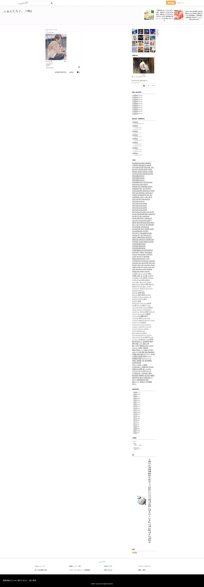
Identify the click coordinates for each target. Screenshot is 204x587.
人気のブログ (108, 566)
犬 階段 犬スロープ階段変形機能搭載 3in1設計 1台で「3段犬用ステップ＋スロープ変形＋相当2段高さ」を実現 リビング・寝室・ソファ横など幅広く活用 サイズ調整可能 (149, 500)
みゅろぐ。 (137, 448)
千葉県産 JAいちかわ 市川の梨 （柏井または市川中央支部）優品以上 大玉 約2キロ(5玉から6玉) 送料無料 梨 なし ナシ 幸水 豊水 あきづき (164, 15)
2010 (135, 425)
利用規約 (87, 570)
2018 (135, 408)
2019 (135, 406)
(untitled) (135, 95)
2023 (135, 398)
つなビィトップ (40, 566)
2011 (135, 423)
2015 (135, 415)
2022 (135, 400)
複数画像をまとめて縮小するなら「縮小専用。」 (21, 580)
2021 (135, 402)
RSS (135, 552)
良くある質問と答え (41, 570)
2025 (135, 394)
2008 (135, 429)
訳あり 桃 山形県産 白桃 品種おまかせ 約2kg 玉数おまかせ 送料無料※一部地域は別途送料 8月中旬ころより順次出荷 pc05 (194, 15)
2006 (135, 433)
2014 (135, 417)
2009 (135, 427)
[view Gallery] (144, 86)
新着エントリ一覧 (75, 566)
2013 (135, 419)
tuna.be (102, 562)
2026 (135, 392)
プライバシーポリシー (76, 570)
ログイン (180, 3)
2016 (135, 413)
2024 (135, 396)
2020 (135, 404)
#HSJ (72, 72)
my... (135, 443)
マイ (143, 74)
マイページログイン (144, 566)
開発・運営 (141, 570)
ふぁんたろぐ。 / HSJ (18, 11)
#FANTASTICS (60, 72)
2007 (135, 431)
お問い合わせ (108, 570)
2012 (135, 421)
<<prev (157, 31)
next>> (157, 35)
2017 (135, 410)
